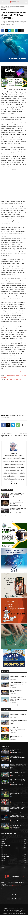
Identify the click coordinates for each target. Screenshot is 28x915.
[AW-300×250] (14, 658)
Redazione (12, 497)
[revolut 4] (14, 72)
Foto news (4, 811)
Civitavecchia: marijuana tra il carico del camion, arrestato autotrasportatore (18, 510)
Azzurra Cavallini (14, 505)
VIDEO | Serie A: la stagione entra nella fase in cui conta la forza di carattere (17, 781)
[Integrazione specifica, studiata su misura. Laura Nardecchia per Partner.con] (14, 585)
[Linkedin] (16, 30)
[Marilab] (14, 560)
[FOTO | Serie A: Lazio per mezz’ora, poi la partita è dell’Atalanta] (5, 826)
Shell (23, 415)
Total (8, 417)
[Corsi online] (14, 82)
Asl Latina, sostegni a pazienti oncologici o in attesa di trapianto (6, 435)
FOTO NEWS (4, 789)
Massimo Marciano (16, 885)
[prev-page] (2, 515)
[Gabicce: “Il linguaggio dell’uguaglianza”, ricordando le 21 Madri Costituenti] (5, 758)
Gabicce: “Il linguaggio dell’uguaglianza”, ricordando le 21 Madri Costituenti (18, 758)
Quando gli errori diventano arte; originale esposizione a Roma (21, 435)
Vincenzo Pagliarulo (16, 820)
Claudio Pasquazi (16, 796)
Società (3, 760)
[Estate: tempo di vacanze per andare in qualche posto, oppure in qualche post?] (5, 699)
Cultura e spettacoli (4, 819)
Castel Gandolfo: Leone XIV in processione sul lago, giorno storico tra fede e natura (18, 676)
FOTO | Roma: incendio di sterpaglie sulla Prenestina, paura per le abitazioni (18, 809)
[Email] (19, 30)
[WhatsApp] (12, 30)
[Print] (22, 30)
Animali (7, 415)
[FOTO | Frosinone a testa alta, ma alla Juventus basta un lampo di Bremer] (5, 737)
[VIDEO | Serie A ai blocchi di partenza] (5, 692)
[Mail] (16, 483)
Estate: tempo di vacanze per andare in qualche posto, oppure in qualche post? (18, 699)
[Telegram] (9, 30)
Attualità (3, 497)
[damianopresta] (14, 636)
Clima (13, 415)
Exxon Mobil (18, 415)
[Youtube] (19, 899)
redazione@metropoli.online (11, 888)
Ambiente (7, 6)
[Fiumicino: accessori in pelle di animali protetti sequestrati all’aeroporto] (5, 495)
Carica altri (13, 705)
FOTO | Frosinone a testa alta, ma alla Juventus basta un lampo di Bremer (17, 736)
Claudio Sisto (15, 769)
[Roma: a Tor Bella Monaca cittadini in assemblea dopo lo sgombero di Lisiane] (5, 766)
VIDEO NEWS (5, 746)
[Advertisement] (14, 184)
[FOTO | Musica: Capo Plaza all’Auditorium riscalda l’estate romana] (5, 817)
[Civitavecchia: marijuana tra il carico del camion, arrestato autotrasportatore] (5, 510)
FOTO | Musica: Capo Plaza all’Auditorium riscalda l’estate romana (17, 817)
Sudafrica (4, 417)
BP (10, 415)
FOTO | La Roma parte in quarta (17, 800)
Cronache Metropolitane (4, 512)
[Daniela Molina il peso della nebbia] (14, 610)
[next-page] (5, 515)
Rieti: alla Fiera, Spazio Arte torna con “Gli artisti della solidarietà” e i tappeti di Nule (17, 729)
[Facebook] (2, 30)
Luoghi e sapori (5, 505)
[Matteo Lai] (2, 27)
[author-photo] (11, 752)
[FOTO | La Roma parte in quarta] (5, 802)
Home (2, 6)
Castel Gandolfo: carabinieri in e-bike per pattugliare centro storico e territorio (18, 684)
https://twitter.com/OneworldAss (14, 379)
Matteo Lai (6, 27)
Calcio (3, 753)
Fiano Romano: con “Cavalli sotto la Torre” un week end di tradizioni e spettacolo (18, 502)
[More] (22, 425)
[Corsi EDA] (14, 535)
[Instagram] (14, 483)
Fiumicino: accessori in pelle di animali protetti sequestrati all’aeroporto (17, 495)
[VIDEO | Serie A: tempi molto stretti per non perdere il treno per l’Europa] (5, 774)
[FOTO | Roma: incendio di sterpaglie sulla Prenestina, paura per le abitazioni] (5, 809)
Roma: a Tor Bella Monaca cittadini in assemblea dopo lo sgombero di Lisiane (18, 766)
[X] (6, 30)
